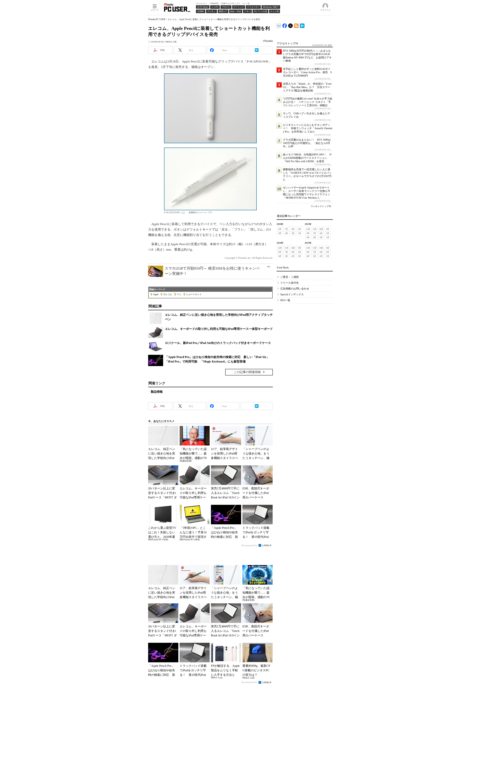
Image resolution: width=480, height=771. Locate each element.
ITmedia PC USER (156, 19)
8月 (279, 229)
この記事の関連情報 (247, 372)
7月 (286, 229)
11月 (314, 229)
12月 (308, 229)
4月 (279, 233)
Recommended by (250, 545)
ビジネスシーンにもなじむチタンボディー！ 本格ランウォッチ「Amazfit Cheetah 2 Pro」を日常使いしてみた (307, 128)
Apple (155, 294)
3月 (286, 233)
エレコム (167, 294)
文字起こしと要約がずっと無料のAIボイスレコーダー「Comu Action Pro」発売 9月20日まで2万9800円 (307, 72)
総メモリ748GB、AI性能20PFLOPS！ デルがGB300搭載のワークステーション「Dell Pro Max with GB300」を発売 (307, 158)
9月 (327, 229)
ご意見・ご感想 (289, 277)
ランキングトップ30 (321, 206)
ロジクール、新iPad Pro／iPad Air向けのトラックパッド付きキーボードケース (218, 342)
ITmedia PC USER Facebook (284, 24)
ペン (179, 294)
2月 (293, 233)
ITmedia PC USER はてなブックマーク (302, 25)
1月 (299, 233)
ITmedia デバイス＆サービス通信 (279, 25)
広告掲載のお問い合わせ (294, 288)
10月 (321, 229)
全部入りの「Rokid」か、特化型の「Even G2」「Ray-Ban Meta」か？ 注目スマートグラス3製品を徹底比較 (307, 87)
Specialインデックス (292, 294)
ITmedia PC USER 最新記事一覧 (296, 25)
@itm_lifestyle (290, 24)
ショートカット (194, 294)
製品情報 (157, 391)
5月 (299, 229)
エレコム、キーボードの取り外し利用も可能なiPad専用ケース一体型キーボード (219, 328)
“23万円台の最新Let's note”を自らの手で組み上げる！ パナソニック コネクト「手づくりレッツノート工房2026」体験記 (307, 102)
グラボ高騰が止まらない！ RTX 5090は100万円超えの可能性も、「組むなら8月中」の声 (307, 143)
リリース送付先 (289, 282)
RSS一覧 (285, 300)
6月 (293, 229)
